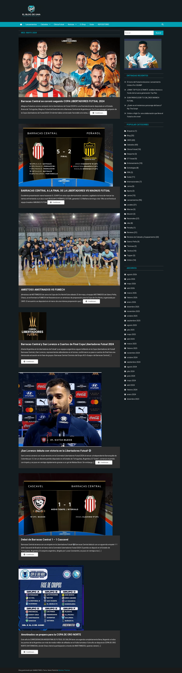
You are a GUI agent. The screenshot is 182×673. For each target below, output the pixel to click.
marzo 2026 (132, 293)
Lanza (129, 195)
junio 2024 (131, 376)
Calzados (44, 24)
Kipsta (129, 191)
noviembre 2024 (133, 353)
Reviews (130, 232)
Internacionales (133, 182)
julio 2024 (130, 371)
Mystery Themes (64, 670)
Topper (130, 255)
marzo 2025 (132, 344)
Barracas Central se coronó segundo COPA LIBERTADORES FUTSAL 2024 (62, 101)
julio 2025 (130, 330)
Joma (129, 186)
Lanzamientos (31, 24)
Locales (130, 205)
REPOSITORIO (103, 24)
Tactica (130, 251)
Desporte (130, 154)
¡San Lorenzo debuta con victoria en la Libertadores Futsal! (55, 450)
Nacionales (131, 219)
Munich (130, 214)
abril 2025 (131, 339)
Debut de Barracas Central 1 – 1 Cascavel (44, 539)
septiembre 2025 (133, 321)
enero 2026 (131, 302)
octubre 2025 (132, 316)
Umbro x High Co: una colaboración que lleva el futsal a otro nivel (145, 115)
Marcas (130, 209)
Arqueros (130, 131)
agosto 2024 (132, 367)
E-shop (83, 24)
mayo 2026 (131, 284)
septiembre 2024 (133, 362)
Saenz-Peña (132, 242)
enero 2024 (131, 394)
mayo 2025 (131, 334)
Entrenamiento (133, 163)
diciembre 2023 (133, 399)
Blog (128, 136)
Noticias (71, 24)
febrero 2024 (132, 390)
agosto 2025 (132, 325)
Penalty (130, 228)
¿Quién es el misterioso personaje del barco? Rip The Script (144, 107)
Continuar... (99, 113)
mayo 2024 (131, 381)
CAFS (129, 140)
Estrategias (131, 168)
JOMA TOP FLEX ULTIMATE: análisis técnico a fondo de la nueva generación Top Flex (144, 91)
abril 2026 (131, 288)
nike (128, 223)
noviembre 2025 (133, 311)
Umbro (129, 260)
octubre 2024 (132, 357)
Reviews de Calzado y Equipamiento (141, 237)
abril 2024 (131, 385)
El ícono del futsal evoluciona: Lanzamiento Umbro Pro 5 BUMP (144, 83)
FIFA (128, 172)
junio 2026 (131, 279)
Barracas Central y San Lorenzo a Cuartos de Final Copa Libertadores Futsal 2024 (67, 344)
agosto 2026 (132, 274)
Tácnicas (130, 246)
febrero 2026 (132, 298)
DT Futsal (130, 159)
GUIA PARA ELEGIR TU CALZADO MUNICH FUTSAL (143, 99)
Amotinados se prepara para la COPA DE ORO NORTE (51, 634)
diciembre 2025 (133, 307)
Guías (92, 24)
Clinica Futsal (59, 24)
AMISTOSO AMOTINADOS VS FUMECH (43, 289)
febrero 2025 (132, 348)
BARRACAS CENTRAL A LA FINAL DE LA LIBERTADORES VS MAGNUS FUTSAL (65, 190)
